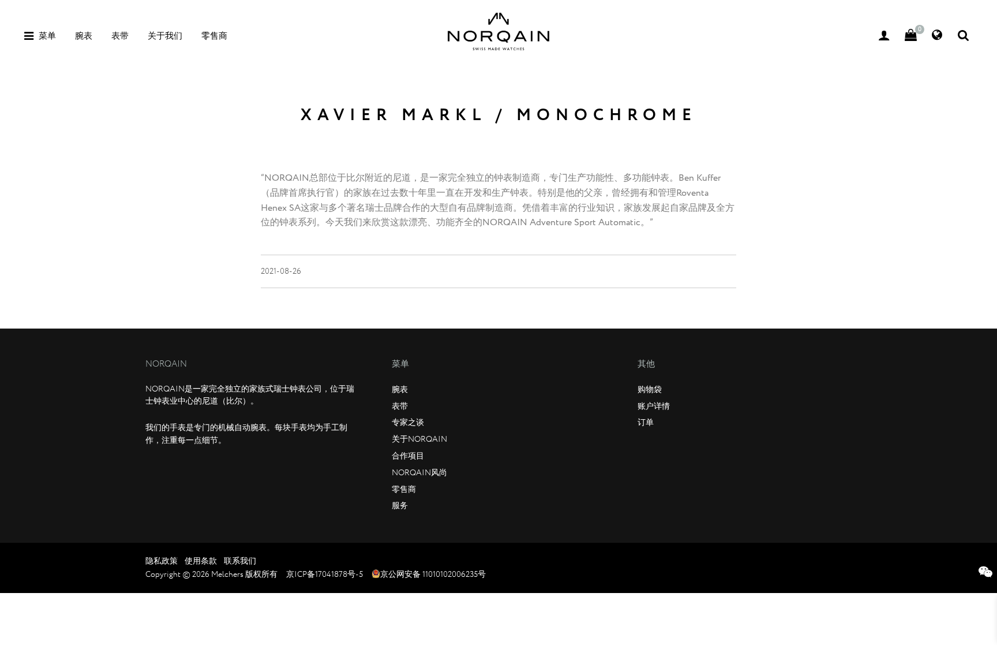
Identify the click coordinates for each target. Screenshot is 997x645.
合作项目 (408, 456)
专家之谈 (408, 422)
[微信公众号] (985, 574)
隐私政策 (161, 561)
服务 (400, 506)
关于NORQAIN (419, 439)
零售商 (214, 36)
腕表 (83, 36)
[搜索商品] (963, 36)
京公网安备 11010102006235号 (433, 574)
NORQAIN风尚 (419, 473)
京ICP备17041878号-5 (324, 574)
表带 (120, 36)
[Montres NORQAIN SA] (498, 32)
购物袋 (650, 390)
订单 (646, 422)
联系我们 (240, 561)
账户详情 (654, 406)
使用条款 (201, 561)
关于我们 (165, 36)
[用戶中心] (884, 36)
